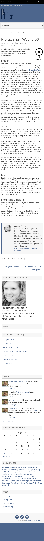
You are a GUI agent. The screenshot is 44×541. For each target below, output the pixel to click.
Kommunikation (7, 476)
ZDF (36, 483)
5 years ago (12, 388)
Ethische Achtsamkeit (10, 360)
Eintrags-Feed (7, 500)
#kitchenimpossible (22, 392)
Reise (30, 481)
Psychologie (25, 481)
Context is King (8, 355)
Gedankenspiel (23, 472)
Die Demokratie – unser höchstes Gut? (15, 351)
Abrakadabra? (7, 363)
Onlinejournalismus (8, 478)
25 (5, 453)
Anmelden (6, 496)
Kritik (19, 476)
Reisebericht (19, 259)
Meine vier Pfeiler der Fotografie (33, 268)
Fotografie (15, 472)
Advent (18, 467)
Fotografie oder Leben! (10, 347)
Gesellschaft (8, 6)
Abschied (5, 467)
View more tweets (7, 421)
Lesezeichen (30, 259)
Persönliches (18, 6)
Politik (32, 478)
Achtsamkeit (21, 2)
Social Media (10, 483)
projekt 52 (17, 481)
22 (28, 450)
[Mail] (17, 517)
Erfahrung (37, 470)
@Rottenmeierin (13, 382)
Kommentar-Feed (8, 503)
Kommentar (28, 474)
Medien (29, 476)
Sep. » (8, 456)
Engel (31, 470)
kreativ (15, 476)
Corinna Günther (8, 43)
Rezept (4, 483)
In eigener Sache (8, 340)
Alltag (23, 467)
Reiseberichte (12, 46)
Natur (34, 476)
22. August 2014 (21, 43)
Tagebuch (19, 46)
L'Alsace (7, 33)
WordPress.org (8, 507)
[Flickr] (27, 517)
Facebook (8, 472)
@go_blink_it (14, 408)
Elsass (27, 470)
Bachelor (5, 470)
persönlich (18, 478)
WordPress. (38, 520)
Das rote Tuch (7, 343)
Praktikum (5, 481)
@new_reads (23, 382)
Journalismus (38, 2)
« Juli (3, 456)
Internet (12, 474)
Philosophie (12, 2)
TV (33, 483)
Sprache (29, 2)
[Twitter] (22, 517)
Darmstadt (22, 470)
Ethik (3, 472)
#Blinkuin (35, 410)
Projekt (11, 481)
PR (2, 6)
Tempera (29, 520)
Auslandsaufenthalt (9, 259)
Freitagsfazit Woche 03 (10, 268)
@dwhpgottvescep (14, 400)
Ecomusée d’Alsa (34, 70)
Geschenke (32, 472)
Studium (3, 2)
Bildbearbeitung (13, 470)
